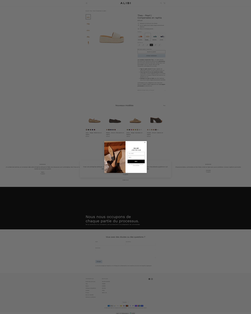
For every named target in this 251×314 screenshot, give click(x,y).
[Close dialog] (145, 142)
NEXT (136, 161)
